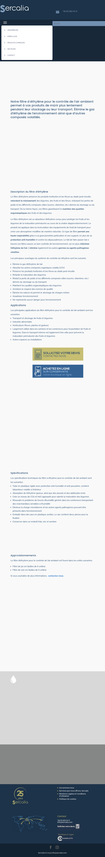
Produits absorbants (29, 85)
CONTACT (11, 55)
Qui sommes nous (66, 788)
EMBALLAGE (12, 36)
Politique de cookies (67, 799)
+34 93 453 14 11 (70, 11)
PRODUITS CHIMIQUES (16, 43)
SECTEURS (11, 49)
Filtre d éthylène (75, 699)
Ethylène (45, 85)
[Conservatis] (65, 842)
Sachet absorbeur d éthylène (49, 699)
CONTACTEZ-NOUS (27, 755)
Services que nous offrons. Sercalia (73, 791)
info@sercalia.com (64, 822)
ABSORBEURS (12, 30)
